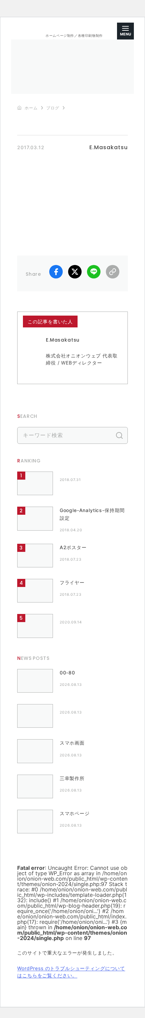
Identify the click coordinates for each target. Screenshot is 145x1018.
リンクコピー (112, 271)
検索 (119, 435)
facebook (56, 271)
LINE (93, 271)
